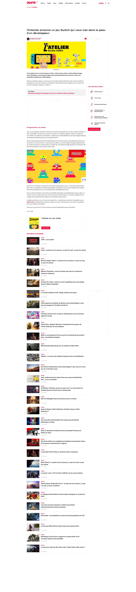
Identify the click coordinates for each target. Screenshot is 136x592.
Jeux (54, 3)
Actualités (34, 7)
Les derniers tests (94, 129)
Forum (84, 3)
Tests (49, 3)
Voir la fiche (46, 227)
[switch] (108, 3)
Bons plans (69, 3)
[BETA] (31, 2)
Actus (43, 3)
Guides (77, 3)
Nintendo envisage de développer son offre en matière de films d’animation (51, 93)
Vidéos (61, 3)
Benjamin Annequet (35, 38)
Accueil (29, 7)
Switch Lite (30, 202)
